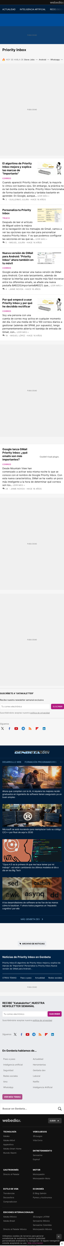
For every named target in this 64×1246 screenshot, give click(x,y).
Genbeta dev (32, 752)
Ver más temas (12, 1097)
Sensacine (37, 1155)
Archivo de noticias (33, 943)
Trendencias (9, 1193)
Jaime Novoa (16, 289)
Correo (6, 178)
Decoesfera (8, 1197)
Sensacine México (41, 1221)
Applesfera (8, 1144)
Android (42, 59)
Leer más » (43, 196)
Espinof (36, 1159)
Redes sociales (55, 978)
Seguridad (8, 1070)
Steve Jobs (29, 59)
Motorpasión (39, 1174)
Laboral (36, 1076)
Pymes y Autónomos (42, 1197)
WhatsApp (8, 1087)
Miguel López (17, 335)
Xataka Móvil (9, 1140)
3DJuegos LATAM (41, 1216)
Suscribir (57, 706)
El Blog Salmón (39, 1193)
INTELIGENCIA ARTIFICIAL (33, 9)
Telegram (23, 728)
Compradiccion (10, 1201)
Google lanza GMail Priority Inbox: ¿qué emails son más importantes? (15, 454)
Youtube (16, 728)
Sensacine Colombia (42, 1225)
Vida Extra (37, 1140)
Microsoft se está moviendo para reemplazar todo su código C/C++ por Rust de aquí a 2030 (31, 830)
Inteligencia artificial (13, 1064)
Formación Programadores (41, 762)
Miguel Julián (17, 242)
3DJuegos (37, 1136)
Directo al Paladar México (15, 1229)
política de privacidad (40, 713)
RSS (30, 728)
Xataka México (10, 1216)
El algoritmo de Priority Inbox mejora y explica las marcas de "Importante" (17, 168)
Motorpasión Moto (41, 1178)
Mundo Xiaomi (9, 1153)
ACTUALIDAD (8, 9)
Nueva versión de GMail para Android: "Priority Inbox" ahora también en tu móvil (17, 258)
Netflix (36, 1081)
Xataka (6, 1136)
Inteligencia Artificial (42, 1087)
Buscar (60, 1108)
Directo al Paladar (11, 1174)
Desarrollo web (11, 762)
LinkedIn (44, 728)
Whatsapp (55, 59)
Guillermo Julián (19, 199)
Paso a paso (26, 978)
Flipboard (37, 728)
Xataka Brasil (9, 1221)
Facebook (9, 728)
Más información (35, 1243)
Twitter (2, 728)
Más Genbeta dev (30, 919)
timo (5, 1081)
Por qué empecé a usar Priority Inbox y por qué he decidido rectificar (17, 303)
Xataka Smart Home (12, 1148)
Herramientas (39, 1064)
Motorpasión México (42, 1229)
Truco (6, 218)
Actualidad (40, 978)
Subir (53, 1120)
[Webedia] (57, 2)
